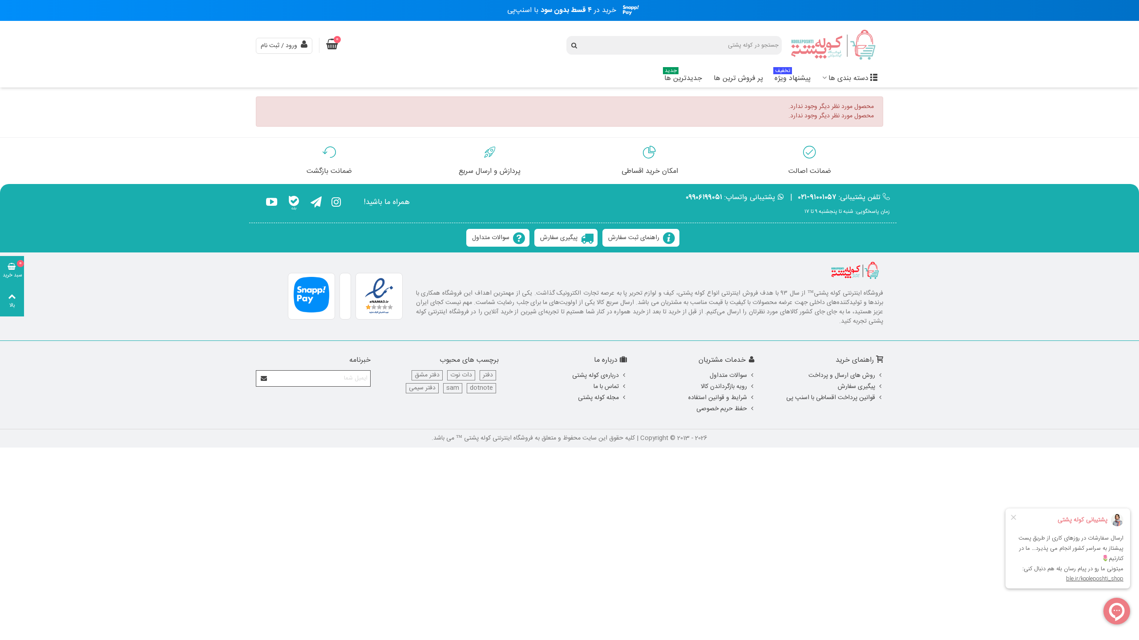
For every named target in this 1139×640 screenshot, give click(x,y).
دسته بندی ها (848, 78)
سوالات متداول (490, 237)
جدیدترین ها (683, 77)
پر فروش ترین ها (738, 78)
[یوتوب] (271, 203)
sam (452, 388)
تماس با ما (606, 386)
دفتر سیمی (422, 388)
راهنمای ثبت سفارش (633, 237)
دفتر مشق (427, 375)
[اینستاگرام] (336, 203)
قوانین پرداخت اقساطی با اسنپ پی (830, 397)
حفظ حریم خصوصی (721, 409)
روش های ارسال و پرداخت (841, 375)
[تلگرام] (316, 203)
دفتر (488, 375)
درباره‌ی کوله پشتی (595, 375)
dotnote (481, 388)
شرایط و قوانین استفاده (717, 397)
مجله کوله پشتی (598, 397)
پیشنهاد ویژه (793, 77)
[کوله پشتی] (834, 45)
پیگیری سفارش (559, 237)
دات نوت (461, 375)
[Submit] (264, 378)
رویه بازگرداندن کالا (724, 386)
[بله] (294, 203)
